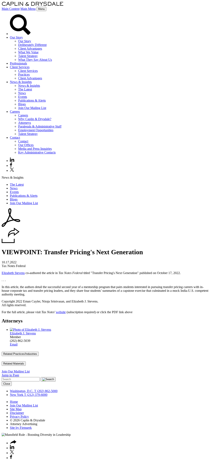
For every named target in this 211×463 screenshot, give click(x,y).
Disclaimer (17, 413)
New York (16, 394)
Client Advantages (30, 48)
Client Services (19, 67)
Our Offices (26, 145)
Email (14, 344)
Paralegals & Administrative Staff (39, 126)
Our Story (16, 37)
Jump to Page (10, 375)
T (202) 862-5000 (45, 391)
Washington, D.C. (21, 391)
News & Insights (21, 82)
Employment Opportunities (35, 130)
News (22, 93)
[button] (11, 242)
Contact (15, 137)
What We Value (28, 52)
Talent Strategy (28, 56)
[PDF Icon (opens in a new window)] (11, 225)
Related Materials (13, 363)
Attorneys (24, 122)
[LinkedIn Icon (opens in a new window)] (12, 160)
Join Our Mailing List (32, 108)
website (61, 312)
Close (6, 383)
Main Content (11, 9)
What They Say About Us (35, 59)
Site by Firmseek (21, 427)
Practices (24, 74)
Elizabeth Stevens (13, 273)
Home (14, 401)
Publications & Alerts (32, 100)
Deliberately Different (32, 45)
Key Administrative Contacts (37, 152)
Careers (15, 111)
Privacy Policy (19, 416)
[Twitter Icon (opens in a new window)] (12, 170)
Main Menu (28, 9)
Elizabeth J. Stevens (23, 333)
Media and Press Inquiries (35, 148)
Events (22, 96)
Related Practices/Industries (20, 353)
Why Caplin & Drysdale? (34, 119)
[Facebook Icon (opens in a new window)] (11, 165)
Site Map (16, 409)
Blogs (22, 104)
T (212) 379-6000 (35, 394)
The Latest (25, 89)
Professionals (18, 63)
